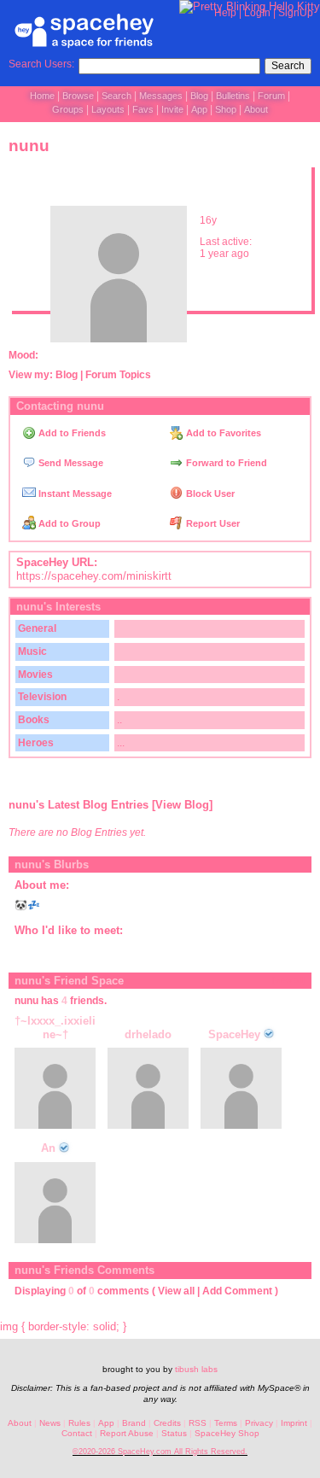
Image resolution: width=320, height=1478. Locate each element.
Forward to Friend (225, 463)
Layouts (108, 109)
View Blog (182, 804)
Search (288, 66)
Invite (172, 109)
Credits (167, 1423)
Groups (68, 109)
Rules (79, 1423)
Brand (134, 1423)
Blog (199, 96)
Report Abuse (127, 1433)
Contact (76, 1433)
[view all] (288, 979)
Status (174, 1433)
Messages (161, 96)
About (256, 109)
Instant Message (74, 493)
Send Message (69, 463)
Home (42, 96)
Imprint (294, 1423)
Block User (209, 493)
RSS (198, 1423)
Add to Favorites (222, 433)
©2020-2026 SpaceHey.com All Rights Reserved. (160, 1451)
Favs (143, 109)
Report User (211, 523)
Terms (225, 1423)
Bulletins (233, 96)
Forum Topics (118, 375)
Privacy (259, 1423)
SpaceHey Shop (227, 1433)
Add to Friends (71, 433)
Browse (78, 96)
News (50, 1423)
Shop (225, 109)
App (199, 109)
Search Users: (41, 64)
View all (176, 1291)
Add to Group (68, 523)
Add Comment (237, 1291)
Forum (271, 96)
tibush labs (196, 1369)
